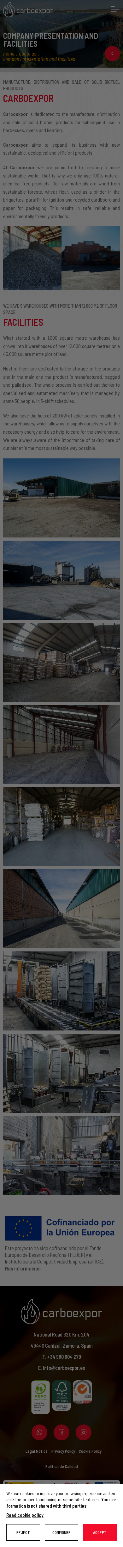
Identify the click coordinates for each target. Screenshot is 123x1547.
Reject (23, 1532)
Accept (100, 1532)
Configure (61, 1532)
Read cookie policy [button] (25, 1515)
